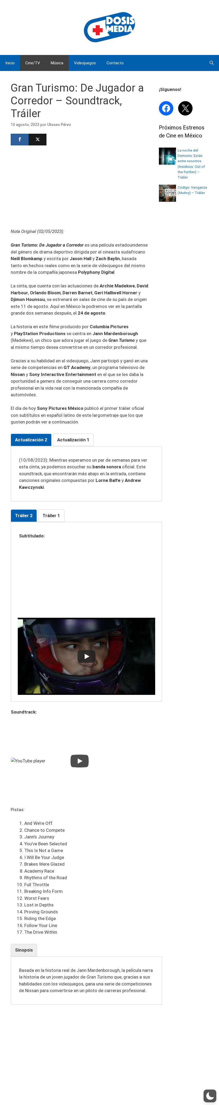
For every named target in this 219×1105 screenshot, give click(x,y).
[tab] (31, 440)
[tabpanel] (86, 474)
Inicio (10, 63)
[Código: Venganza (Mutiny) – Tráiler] (167, 200)
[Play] (86, 656)
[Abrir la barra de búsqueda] (211, 63)
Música (57, 63)
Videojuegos (85, 63)
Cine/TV (32, 63)
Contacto (115, 63)
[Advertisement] (79, 186)
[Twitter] (37, 139)
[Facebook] (20, 139)
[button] (210, 1096)
